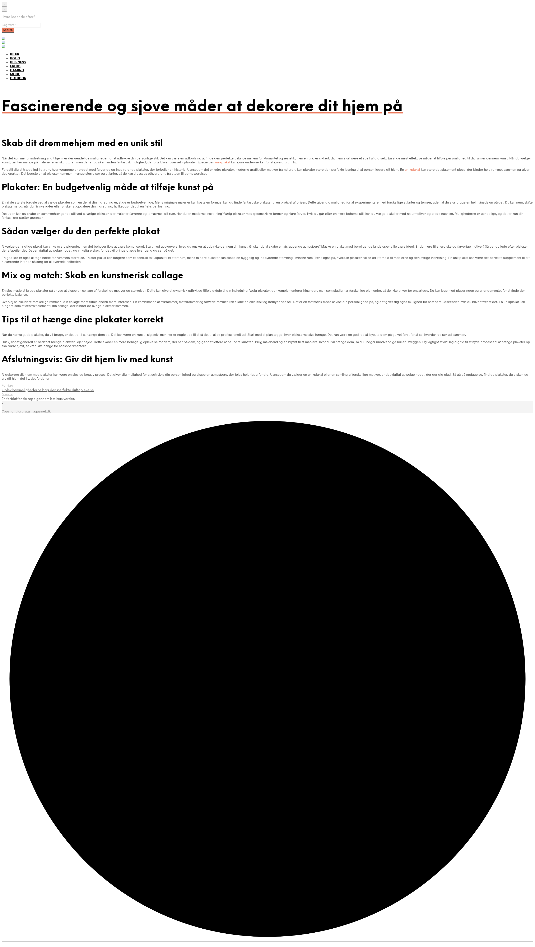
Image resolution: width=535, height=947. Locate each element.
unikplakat (222, 162)
